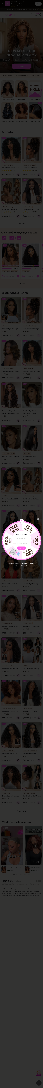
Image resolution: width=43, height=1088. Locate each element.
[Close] (38, 519)
